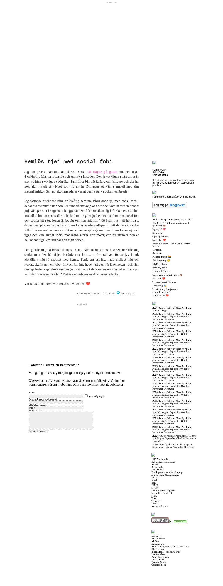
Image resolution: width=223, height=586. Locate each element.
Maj (189, 307)
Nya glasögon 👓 (161, 271)
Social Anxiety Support (163, 490)
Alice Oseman (158, 538)
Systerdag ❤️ (159, 240)
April (184, 307)
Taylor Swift (157, 559)
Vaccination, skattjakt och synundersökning (165, 290)
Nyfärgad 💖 (159, 229)
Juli (159, 310)
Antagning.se (158, 543)
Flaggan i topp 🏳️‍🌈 (161, 256)
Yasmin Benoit (158, 562)
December (169, 319)
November (157, 319)
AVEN (154, 464)
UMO (154, 503)
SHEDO (155, 488)
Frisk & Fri (156, 469)
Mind (154, 480)
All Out (155, 541)
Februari (171, 307)
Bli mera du (157, 467)
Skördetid (157, 253)
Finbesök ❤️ (158, 278)
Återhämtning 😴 (161, 260)
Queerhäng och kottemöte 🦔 (167, 274)
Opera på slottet (160, 236)
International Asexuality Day (165, 551)
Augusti (165, 310)
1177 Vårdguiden (160, 459)
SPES (154, 495)
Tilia (153, 498)
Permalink (128, 293)
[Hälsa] (178, 522)
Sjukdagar (157, 233)
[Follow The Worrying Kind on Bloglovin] (118, 293)
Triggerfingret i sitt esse (164, 282)
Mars (178, 307)
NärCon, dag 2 (159, 264)
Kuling (154, 477)
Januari (162, 307)
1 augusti (157, 249)
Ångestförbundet (159, 506)
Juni (154, 310)
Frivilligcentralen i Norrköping (166, 472)
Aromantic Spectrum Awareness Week (170, 546)
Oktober (185, 316)
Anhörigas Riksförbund (163, 461)
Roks (153, 482)
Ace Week (156, 536)
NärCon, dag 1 (159, 267)
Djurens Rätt (157, 549)
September (175, 316)
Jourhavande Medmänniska (165, 475)
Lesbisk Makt (158, 554)
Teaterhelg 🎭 (159, 285)
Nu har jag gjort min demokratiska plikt (172, 219)
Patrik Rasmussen (160, 557)
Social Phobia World (161, 493)
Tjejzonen (156, 501)
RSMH (154, 485)
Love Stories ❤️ (160, 295)
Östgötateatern (158, 564)
